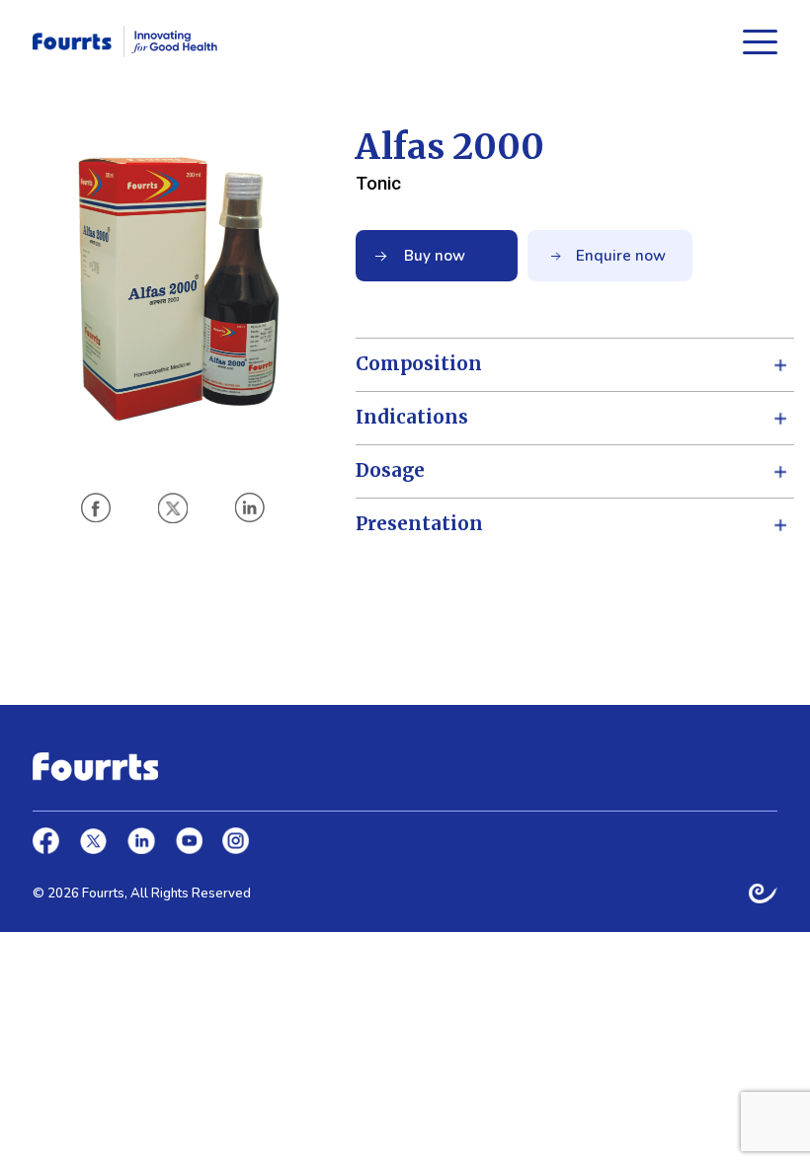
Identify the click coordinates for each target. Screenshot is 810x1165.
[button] (96, 507)
